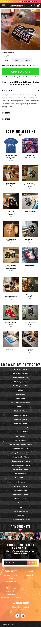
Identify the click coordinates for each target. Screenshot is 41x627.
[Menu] (3, 5)
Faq (30, 578)
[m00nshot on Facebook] (17, 615)
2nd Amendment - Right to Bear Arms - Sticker (11, 297)
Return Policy (11, 581)
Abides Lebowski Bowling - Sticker (11, 185)
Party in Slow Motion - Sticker (30, 212)
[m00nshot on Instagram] (4, 536)
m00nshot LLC (11, 624)
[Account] (34, 7)
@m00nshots (21, 526)
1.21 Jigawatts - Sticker (30, 350)
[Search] (30, 5)
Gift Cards (11, 578)
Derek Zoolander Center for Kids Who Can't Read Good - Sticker (11, 269)
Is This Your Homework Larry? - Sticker (30, 186)
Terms (11, 584)
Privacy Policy (11, 588)
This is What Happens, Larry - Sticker (11, 213)
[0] (38, 6)
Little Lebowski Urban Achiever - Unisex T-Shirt (11, 158)
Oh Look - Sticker (11, 349)
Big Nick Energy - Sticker (30, 267)
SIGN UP (32, 563)
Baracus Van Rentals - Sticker (30, 324)
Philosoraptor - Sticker (30, 296)
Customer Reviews (11, 575)
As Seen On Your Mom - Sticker (11, 240)
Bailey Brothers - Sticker (30, 240)
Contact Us (30, 575)
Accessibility (10, 591)
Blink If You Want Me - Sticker (11, 324)
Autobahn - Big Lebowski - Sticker (30, 157)
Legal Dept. (11, 594)
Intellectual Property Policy (11, 597)
